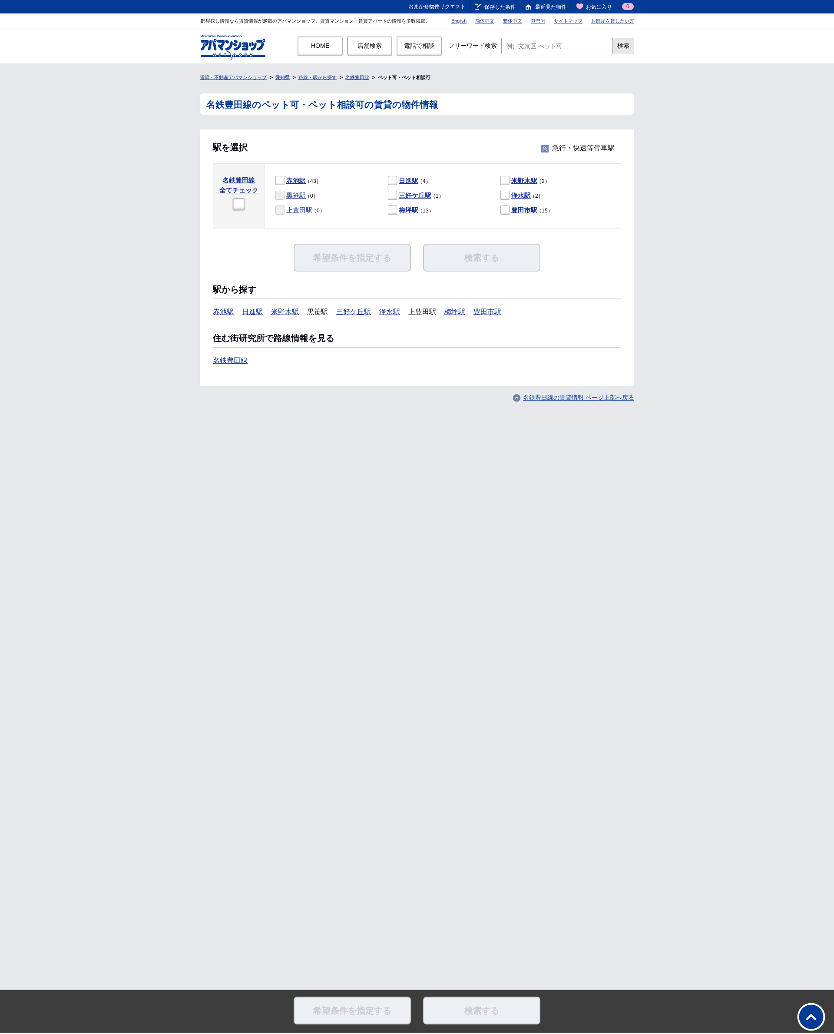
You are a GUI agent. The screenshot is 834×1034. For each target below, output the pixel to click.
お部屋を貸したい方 (612, 20)
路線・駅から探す (317, 77)
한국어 (538, 20)
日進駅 (408, 180)
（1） (421, 195)
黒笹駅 (296, 195)
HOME (320, 45)
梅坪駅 (408, 210)
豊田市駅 (524, 210)
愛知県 (282, 77)
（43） (303, 180)
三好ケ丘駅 (415, 195)
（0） (302, 195)
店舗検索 (369, 45)
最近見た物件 (550, 7)
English (459, 20)
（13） (416, 210)
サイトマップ (568, 20)
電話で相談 (419, 45)
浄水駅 (521, 195)
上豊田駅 (299, 210)
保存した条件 (500, 7)
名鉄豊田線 (357, 77)
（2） (530, 180)
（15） (532, 210)
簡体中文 (484, 20)
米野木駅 (524, 180)
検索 (623, 45)
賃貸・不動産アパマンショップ (233, 77)
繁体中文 (512, 20)
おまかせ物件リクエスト (437, 6)
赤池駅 (296, 180)
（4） (415, 180)
